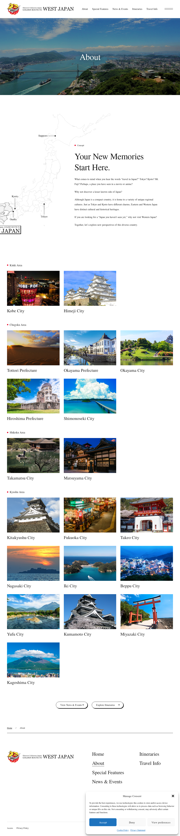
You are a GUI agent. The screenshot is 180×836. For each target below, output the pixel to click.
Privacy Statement (137, 830)
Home (9, 727)
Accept (103, 822)
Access (10, 828)
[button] (173, 796)
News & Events (120, 9)
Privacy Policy (23, 828)
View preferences (161, 822)
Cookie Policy (123, 830)
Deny (132, 822)
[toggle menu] (169, 9)
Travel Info (152, 9)
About (85, 9)
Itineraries (137, 9)
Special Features (100, 9)
